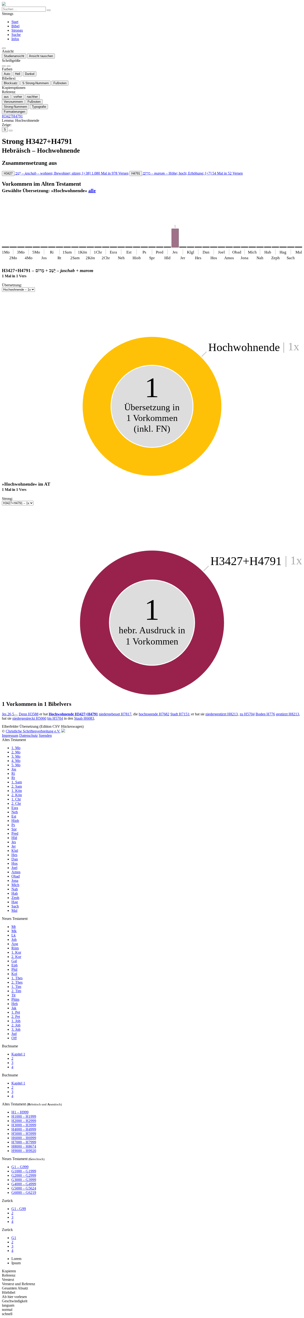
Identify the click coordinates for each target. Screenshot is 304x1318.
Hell (17, 74)
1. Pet (15, 1012)
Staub (84, 718)
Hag (14, 902)
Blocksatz (11, 83)
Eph (14, 965)
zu (247, 714)
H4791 (135, 173)
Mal (14, 910)
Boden (265, 714)
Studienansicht (14, 56)
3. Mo (15, 756)
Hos (14, 863)
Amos (15, 872)
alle (92, 190)
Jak (13, 1008)
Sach (15, 906)
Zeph (15, 898)
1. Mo (15, 748)
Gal (14, 961)
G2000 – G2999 (23, 1175)
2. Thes (17, 982)
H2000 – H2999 (23, 1121)
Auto (7, 74)
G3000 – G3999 (23, 1180)
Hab (14, 893)
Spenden (45, 735)
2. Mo (15, 752)
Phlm (15, 999)
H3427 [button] (7, 116)
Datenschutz (28, 735)
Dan (14, 859)
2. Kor (16, 957)
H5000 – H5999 (23, 1134)
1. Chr (16, 799)
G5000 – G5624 (23, 1188)
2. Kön (16, 795)
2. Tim (16, 991)
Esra (14, 808)
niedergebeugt (115, 714)
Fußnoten (59, 83)
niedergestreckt (29, 718)
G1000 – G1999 (23, 1171)
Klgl (14, 851)
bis (55, 718)
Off (14, 1038)
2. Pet (15, 1017)
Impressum (10, 735)
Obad (15, 876)
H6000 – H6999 (23, 1138)
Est (13, 816)
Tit (13, 995)
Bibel (15, 26)
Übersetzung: (12, 285)
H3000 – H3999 (23, 1125)
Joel (14, 868)
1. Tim (16, 987)
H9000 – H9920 (23, 1151)
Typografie (39, 106)
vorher (18, 96)
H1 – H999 (19, 1112)
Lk (13, 935)
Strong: (7, 499)
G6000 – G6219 (23, 1193)
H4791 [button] (17, 116)
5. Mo (15, 765)
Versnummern (13, 101)
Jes (13, 842)
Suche (16, 35)
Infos (15, 39)
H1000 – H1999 (23, 1116)
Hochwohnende (73, 714)
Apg (14, 944)
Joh (14, 939)
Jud (14, 1034)
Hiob (15, 821)
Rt (13, 778)
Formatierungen (14, 111)
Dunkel (29, 74)
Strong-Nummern (35, 83)
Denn (28, 714)
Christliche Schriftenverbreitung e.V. (33, 731)
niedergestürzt (221, 714)
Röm (15, 948)
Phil (14, 969)
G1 (13, 1238)
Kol (14, 974)
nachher (32, 96)
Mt (13, 927)
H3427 (8, 173)
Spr (14, 829)
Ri (13, 773)
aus (6, 96)
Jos (13, 769)
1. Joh (15, 1021)
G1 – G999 (19, 1167)
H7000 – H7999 (23, 1142)
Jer (13, 846)
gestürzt (287, 714)
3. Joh (15, 1029)
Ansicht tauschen (41, 56)
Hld (14, 838)
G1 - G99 (18, 1209)
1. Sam (16, 782)
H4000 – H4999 (23, 1129)
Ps (13, 825)
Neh (14, 812)
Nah (14, 889)
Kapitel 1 (18, 1054)
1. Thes (17, 978)
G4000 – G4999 (23, 1184)
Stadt (179, 714)
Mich (15, 885)
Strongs (17, 30)
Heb (14, 1004)
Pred (14, 833)
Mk (14, 931)
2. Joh (15, 1025)
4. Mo (15, 761)
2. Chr (16, 803)
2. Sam (16, 786)
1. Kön (16, 791)
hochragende (154, 714)
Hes (14, 855)
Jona (14, 881)
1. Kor (16, 952)
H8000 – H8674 (23, 1146)
